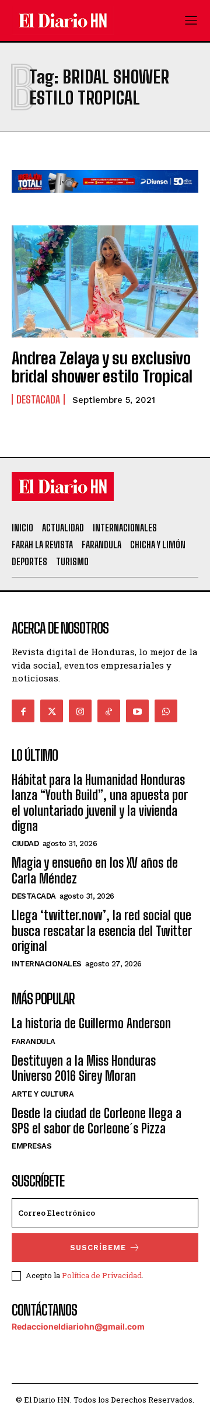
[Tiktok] (108, 711)
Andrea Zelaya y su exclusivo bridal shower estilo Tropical (102, 367)
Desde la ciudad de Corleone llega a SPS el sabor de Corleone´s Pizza (96, 1120)
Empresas (31, 1146)
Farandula (33, 1041)
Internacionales (47, 963)
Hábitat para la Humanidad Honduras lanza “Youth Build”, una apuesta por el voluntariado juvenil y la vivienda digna (99, 803)
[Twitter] (51, 711)
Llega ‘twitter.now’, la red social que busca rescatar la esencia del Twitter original (101, 930)
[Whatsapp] (166, 711)
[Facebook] (23, 711)
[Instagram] (80, 711)
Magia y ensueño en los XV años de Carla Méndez (95, 870)
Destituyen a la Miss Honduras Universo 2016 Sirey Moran (84, 1068)
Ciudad (25, 843)
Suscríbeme (98, 1247)
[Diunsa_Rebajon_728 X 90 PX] (105, 201)
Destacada (38, 399)
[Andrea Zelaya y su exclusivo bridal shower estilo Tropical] (105, 281)
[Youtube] (137, 711)
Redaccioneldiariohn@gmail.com (78, 1326)
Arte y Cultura (43, 1094)
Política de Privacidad (102, 1275)
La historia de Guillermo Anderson (91, 1023)
